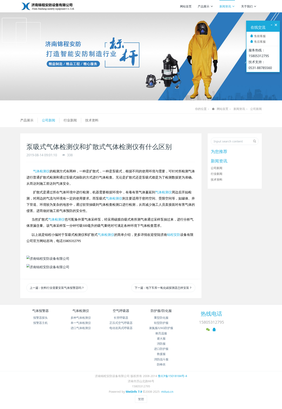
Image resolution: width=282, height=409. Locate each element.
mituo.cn (167, 392)
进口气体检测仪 (81, 328)
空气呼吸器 (121, 310)
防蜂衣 (161, 364)
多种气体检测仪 (81, 318)
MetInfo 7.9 (134, 392)
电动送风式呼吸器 (121, 328)
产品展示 (203, 6)
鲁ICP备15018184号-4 (172, 376)
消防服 (161, 344)
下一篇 (163, 288)
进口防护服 (161, 349)
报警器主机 (40, 323)
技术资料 (91, 120)
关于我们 (247, 6)
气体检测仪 (41, 171)
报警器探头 (40, 318)
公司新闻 (256, 109)
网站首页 (186, 6)
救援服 (161, 354)
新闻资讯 (225, 6)
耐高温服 (161, 333)
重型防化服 (161, 318)
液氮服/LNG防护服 (161, 328)
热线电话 (211, 313)
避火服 (161, 338)
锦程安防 (173, 234)
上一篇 (57, 288)
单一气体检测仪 (81, 323)
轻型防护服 (161, 323)
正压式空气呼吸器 (121, 323)
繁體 (141, 399)
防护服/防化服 (161, 310)
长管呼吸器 (121, 318)
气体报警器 (40, 310)
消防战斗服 (161, 359)
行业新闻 (70, 120)
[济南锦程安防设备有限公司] (61, 6)
